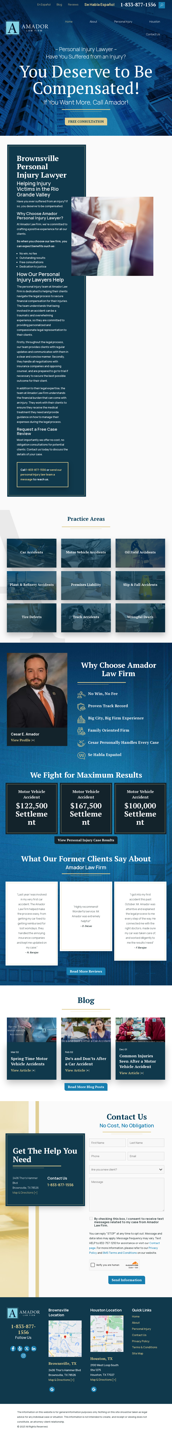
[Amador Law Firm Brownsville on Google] (52, 1391)
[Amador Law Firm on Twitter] (26, 1350)
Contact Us (153, 34)
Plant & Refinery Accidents (32, 584)
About (93, 21)
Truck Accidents (86, 617)
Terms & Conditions (144, 1347)
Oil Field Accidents (140, 552)
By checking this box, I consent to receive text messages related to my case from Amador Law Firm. (129, 1222)
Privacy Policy (140, 1341)
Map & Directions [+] (25, 1192)
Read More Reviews (86, 971)
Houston (154, 21)
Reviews (73, 4)
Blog (59, 4)
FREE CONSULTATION (86, 121)
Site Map (137, 1353)
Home (69, 21)
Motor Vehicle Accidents (86, 552)
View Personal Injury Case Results (86, 840)
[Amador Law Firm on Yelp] (19, 1350)
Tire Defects (32, 617)
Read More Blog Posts (86, 1087)
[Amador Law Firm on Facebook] (13, 1350)
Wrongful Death (140, 617)
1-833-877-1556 (36, 470)
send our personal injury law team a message (41, 474)
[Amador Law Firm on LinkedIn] (33, 1350)
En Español (44, 4)
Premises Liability (86, 584)
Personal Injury (123, 21)
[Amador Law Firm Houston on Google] (93, 1391)
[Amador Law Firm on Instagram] (23, 1357)
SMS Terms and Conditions (120, 1253)
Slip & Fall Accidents (140, 584)
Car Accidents (31, 552)
